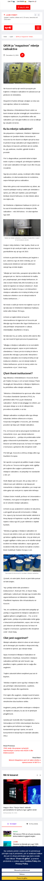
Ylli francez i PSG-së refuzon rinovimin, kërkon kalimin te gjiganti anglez (27, 835)
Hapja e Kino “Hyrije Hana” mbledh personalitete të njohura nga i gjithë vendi (20, 808)
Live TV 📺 (11, 1)
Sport (15, 832)
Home (5, 36)
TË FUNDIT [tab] (12, 824)
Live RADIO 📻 (21, 1)
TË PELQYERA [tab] (33, 824)
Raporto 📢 (32, 1)
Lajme (11, 36)
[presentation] (35, 14)
